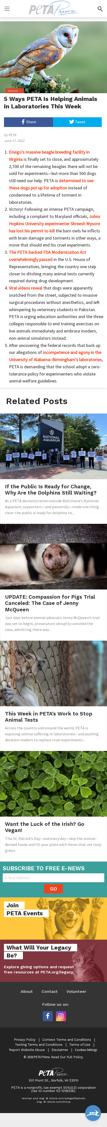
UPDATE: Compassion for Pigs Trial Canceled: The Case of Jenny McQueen (50, 603)
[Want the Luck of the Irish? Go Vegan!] (53, 783)
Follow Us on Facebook (48, 1016)
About (27, 991)
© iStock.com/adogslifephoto (65, 1098)
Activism (12, 90)
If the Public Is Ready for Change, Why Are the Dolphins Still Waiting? (51, 489)
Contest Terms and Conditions (66, 1039)
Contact (50, 991)
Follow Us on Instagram (61, 1016)
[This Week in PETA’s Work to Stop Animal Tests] (53, 672)
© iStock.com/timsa (57, 1101)
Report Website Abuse (27, 1049)
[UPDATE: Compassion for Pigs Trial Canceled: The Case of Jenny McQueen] (53, 556)
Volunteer (76, 991)
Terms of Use (79, 1044)
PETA (12, 135)
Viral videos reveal (25, 288)
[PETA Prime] (53, 7)
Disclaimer (60, 1049)
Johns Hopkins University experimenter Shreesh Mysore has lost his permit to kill (54, 223)
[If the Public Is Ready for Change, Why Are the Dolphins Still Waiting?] (53, 445)
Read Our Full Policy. (67, 1057)
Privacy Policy (25, 1039)
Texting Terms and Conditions (38, 1044)
